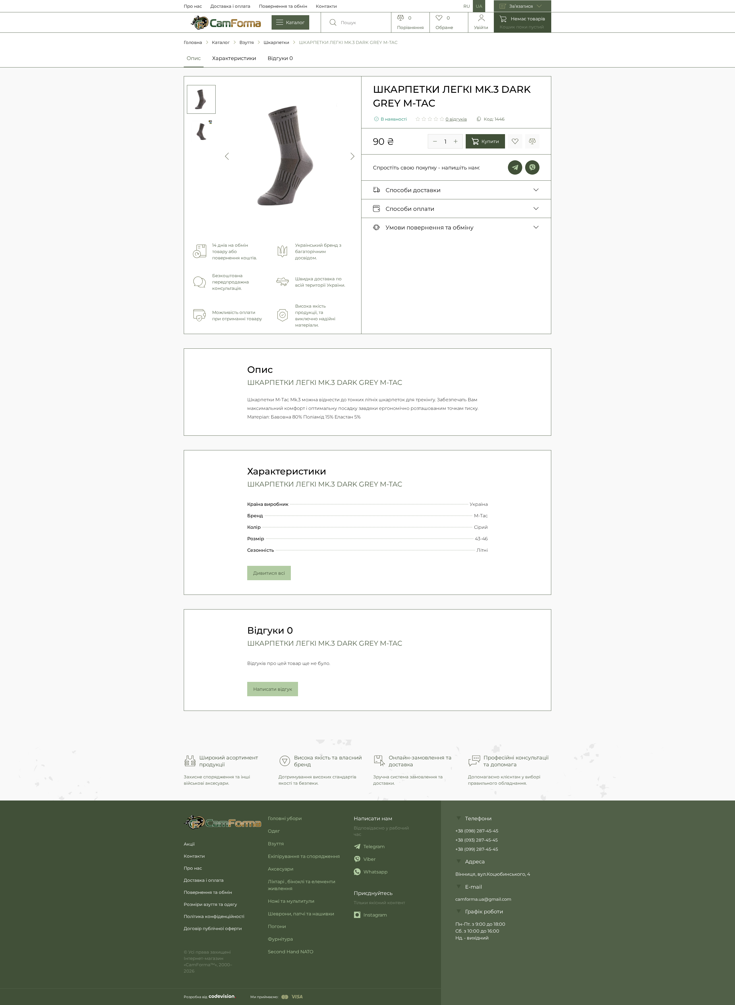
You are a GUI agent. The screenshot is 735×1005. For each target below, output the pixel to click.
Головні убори (285, 818)
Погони (277, 926)
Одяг (274, 831)
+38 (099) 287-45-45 (476, 849)
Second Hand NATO (290, 951)
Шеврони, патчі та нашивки (301, 914)
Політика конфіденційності (214, 916)
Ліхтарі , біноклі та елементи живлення (301, 884)
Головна (193, 42)
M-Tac (481, 515)
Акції (189, 844)
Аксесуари (280, 869)
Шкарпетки (276, 42)
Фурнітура (280, 939)
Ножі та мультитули (291, 901)
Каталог (221, 42)
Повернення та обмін (283, 6)
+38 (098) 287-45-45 (476, 831)
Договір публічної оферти (213, 928)
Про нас (193, 6)
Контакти (326, 6)
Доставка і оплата (230, 6)
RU (466, 6)
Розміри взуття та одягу (210, 904)
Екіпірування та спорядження (304, 856)
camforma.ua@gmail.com (483, 899)
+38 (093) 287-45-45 (476, 840)
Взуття (246, 42)
